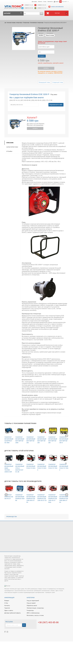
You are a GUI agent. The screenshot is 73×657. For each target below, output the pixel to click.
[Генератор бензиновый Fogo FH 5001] (31, 457)
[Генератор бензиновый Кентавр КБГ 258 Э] (64, 430)
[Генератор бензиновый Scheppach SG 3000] (9, 430)
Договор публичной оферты (12, 613)
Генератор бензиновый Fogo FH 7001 (52, 466)
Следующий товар (57, 82)
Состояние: (50, 33)
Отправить (42, 56)
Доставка (34, 1)
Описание (9, 142)
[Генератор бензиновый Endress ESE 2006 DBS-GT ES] (64, 488)
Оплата (40, 1)
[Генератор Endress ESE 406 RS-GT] (9, 488)
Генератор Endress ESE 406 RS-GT (8, 496)
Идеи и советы (8, 610)
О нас (44, 1)
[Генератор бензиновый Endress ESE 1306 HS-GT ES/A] (53, 488)
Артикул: (41, 33)
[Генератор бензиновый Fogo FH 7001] (53, 457)
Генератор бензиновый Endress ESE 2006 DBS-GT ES (63, 498)
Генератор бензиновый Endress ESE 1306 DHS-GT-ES (30, 498)
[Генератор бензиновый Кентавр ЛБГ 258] (42, 430)
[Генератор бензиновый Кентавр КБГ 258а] (20, 430)
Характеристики (12, 147)
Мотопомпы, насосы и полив (35, 615)
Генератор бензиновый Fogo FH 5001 (30, 466)
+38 (28, 5)
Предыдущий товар (44, 82)
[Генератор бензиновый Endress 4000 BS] (20, 488)
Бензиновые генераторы (36, 22)
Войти (57, 1)
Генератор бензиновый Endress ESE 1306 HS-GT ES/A (52, 498)
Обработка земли (32, 605)
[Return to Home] (5, 22)
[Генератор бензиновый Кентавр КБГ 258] (31, 430)
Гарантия (7, 608)
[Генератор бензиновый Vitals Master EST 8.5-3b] (20, 457)
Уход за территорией (33, 600)
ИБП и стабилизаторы (33, 613)
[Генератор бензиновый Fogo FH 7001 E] (64, 457)
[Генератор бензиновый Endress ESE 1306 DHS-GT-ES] (31, 488)
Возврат (6, 600)
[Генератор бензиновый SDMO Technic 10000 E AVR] (9, 457)
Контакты (50, 1)
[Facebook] (4, 632)
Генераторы (26, 22)
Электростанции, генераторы (14, 22)
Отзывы (9, 151)
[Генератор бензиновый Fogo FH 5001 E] (42, 457)
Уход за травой (31, 603)
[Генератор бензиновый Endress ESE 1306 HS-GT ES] (42, 488)
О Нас (6, 603)
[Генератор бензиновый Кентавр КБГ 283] (53, 430)
